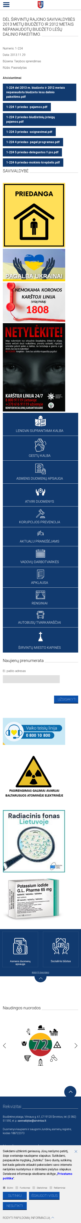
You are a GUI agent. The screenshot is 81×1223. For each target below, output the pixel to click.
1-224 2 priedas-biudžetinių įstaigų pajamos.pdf (30, 119)
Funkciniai (25, 1188)
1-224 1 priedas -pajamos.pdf (26, 107)
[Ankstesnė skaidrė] (3, 1045)
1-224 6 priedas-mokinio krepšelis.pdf (33, 162)
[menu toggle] (5, 4)
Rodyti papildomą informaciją (26, 1218)
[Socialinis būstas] (60, 949)
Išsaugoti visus (44, 1196)
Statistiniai (42, 1188)
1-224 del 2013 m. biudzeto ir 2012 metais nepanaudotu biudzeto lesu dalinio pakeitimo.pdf (35, 92)
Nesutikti (15, 1206)
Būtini (10, 1188)
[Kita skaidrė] (75, 1045)
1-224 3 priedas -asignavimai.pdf (29, 132)
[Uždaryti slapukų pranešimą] (77, 1152)
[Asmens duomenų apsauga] (20, 949)
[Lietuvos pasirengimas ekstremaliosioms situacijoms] (40, 1044)
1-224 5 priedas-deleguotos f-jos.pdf (32, 152)
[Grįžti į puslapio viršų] (70, 1092)
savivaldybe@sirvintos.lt (32, 1120)
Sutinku (15, 1196)
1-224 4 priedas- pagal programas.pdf (33, 142)
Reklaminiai (59, 1188)
